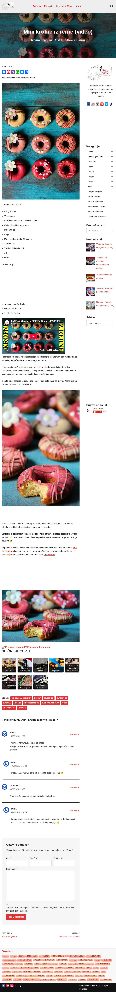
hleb (97, 960)
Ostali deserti (60, 40)
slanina (31, 976)
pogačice (17, 972)
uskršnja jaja (90, 976)
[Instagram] (11, 985)
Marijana (14, 786)
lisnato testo (102, 964)
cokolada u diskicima (21, 698)
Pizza (96, 968)
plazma (104, 968)
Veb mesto (58, 858)
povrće (37, 972)
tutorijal (69, 976)
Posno (27, 972)
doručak (49, 960)
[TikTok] (20, 985)
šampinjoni (106, 980)
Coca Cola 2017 (59, 956)
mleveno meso (47, 968)
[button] (52, 6)
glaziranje (62, 698)
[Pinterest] (16, 985)
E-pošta (34, 858)
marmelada (25, 968)
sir (103, 972)
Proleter (58, 972)
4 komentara (47, 40)
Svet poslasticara (50, 703)
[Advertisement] (41, 283)
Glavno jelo (86, 960)
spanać (41, 976)
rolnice (77, 972)
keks (38, 964)
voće (52, 980)
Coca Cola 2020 (9, 960)
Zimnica (82, 980)
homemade (107, 960)
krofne (17, 703)
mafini (6, 968)
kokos (54, 964)
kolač (63, 964)
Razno (70, 40)
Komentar (11, 869)
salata (96, 972)
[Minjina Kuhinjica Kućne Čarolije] (8, 6)
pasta (70, 968)
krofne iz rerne (31, 703)
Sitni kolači (9, 976)
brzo (21, 956)
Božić (14, 956)
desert (37, 698)
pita (89, 968)
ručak (86, 972)
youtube (22, 708)
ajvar (6, 956)
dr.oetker (48, 698)
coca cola (44, 956)
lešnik (90, 964)
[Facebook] (3, 985)
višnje (44, 980)
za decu (73, 980)
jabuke (19, 964)
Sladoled (20, 976)
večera (7, 980)
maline (15, 968)
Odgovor (75, 734)
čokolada (93, 980)
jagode (29, 964)
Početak (37, 6)
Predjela (48, 972)
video (64, 703)
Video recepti (79, 40)
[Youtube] (7, 985)
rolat (68, 972)
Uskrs (79, 976)
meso (36, 968)
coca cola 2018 (77, 956)
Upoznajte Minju (64, 6)
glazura (7, 703)
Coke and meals (24, 960)
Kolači (71, 964)
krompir (81, 964)
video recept (8, 708)
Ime (8, 858)
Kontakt (79, 6)
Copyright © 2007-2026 (89, 986)
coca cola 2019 (93, 956)
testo (50, 976)
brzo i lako (32, 956)
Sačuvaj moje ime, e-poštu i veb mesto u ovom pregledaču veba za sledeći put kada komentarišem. (40, 909)
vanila (101, 976)
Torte (58, 976)
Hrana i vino (8, 964)
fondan (73, 960)
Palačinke (60, 968)
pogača (7, 972)
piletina (80, 968)
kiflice (45, 964)
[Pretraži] (111, 6)
